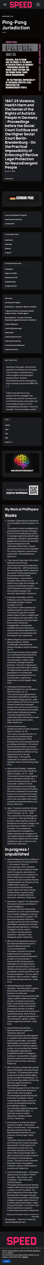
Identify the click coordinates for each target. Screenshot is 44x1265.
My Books (8, 298)
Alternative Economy (13, 341)
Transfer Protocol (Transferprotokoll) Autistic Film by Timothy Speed (19, 312)
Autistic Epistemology (13, 328)
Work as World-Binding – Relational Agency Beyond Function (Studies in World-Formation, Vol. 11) (22, 771)
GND (6, 429)
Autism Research (11, 324)
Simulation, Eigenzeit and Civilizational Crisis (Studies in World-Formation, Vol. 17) (23, 523)
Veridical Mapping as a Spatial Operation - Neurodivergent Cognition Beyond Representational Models (23, 988)
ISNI (6, 438)
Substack (8, 244)
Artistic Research (11, 349)
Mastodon (9, 240)
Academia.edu (10, 282)
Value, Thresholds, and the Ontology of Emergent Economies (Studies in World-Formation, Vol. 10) (22, 810)
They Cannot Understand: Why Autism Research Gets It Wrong (23, 561)
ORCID (7, 425)
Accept (6, 1261)
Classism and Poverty (13, 337)
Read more (11, 556)
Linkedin (8, 253)
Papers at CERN (11, 273)
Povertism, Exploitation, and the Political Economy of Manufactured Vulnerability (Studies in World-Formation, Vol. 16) (21, 601)
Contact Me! (9, 224)
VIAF (6, 434)
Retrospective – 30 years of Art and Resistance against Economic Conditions (20, 318)
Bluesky (8, 248)
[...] (7, 386)
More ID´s (8, 442)
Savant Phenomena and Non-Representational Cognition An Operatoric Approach (20, 1030)
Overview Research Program (16, 215)
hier (23, 1222)
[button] (4, 4)
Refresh (26, 1214)
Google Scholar (11, 286)
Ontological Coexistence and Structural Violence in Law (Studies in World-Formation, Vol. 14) (22, 689)
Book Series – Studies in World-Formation (20, 307)
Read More (9, 179)
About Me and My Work (13, 219)
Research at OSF (11, 277)
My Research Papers (12, 302)
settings (25, 1257)
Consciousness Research (15, 345)
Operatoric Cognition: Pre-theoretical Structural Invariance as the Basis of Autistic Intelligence (23, 904)
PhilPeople (18, 1214)
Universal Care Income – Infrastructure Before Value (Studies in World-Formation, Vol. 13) (23, 729)
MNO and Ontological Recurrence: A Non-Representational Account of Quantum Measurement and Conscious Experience (22, 945)
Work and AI (9, 332)
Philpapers (9, 269)
